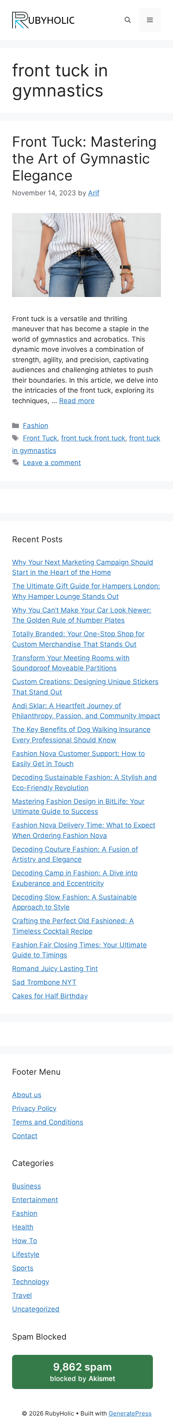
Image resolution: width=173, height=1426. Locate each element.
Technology (30, 1282)
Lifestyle (25, 1254)
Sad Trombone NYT (44, 982)
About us (26, 1095)
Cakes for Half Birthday (50, 996)
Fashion (35, 426)
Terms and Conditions (47, 1122)
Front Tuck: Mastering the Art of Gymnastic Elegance (84, 158)
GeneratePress (130, 1413)
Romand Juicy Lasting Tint (55, 969)
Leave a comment (52, 463)
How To (24, 1241)
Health (22, 1227)
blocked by (82, 1371)
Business (26, 1186)
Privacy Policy (34, 1108)
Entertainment (35, 1200)
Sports (22, 1268)
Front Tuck (40, 438)
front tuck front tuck (93, 438)
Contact (24, 1136)
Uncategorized (36, 1309)
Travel (22, 1295)
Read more (77, 401)
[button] (128, 20)
